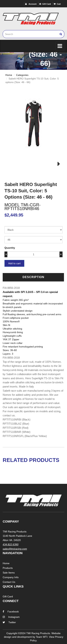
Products (8, 568)
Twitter (12, 622)
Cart (59, 4)
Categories (22, 75)
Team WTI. (42, 636)
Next (56, 164)
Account (32, 4)
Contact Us (9, 581)
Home (8, 75)
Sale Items (9, 572)
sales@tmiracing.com (15, 548)
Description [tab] (33, 277)
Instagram (14, 616)
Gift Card (46, 4)
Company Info (11, 577)
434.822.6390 (10, 544)
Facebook (13, 611)
